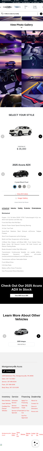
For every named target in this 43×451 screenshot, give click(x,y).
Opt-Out (37, 434)
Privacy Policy (14, 434)
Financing (26, 397)
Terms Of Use (18, 434)
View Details (21, 344)
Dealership (36, 397)
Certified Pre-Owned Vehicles (6, 408)
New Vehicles (6, 400)
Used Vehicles (6, 403)
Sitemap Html (28, 434)
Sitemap (23, 434)
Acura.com (34, 411)
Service (15, 397)
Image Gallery (22, 198)
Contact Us (10, 371)
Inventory (6, 397)
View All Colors (22, 194)
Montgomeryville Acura (6, 434)
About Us (34, 400)
